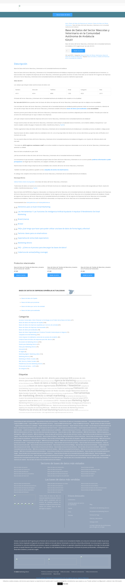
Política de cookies (65, 571)
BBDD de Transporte (27, 434)
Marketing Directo (26, 403)
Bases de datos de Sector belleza (89, 485)
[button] (21, 275)
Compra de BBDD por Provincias (81, 423)
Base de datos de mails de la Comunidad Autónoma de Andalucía (44, 459)
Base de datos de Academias (39, 438)
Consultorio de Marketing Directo (99, 508)
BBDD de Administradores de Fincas (23, 432)
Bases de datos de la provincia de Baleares (91, 442)
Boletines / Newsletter (68, 385)
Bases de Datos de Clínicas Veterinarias (91, 55)
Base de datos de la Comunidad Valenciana (51, 457)
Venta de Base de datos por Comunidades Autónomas (73, 421)
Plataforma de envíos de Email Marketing (38, 409)
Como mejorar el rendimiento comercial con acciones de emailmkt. (38, 337)
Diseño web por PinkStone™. (44, 578)
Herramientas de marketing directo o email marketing (54, 394)
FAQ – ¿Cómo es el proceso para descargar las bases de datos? (42, 247)
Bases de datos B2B (24, 386)
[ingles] (19, 504)
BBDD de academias (77, 432)
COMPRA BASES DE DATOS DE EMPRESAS (76, 504)
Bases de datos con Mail (65, 432)
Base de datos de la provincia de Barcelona (65, 447)
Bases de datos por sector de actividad (33, 306)
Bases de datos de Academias (88, 471)
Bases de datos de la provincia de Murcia (41, 445)
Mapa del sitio (56, 574)
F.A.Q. (69, 512)
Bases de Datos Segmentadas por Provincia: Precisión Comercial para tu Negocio (42, 332)
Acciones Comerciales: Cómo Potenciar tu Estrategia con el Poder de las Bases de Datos (45, 320)
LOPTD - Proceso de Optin (63, 400)
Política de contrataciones (78, 571)
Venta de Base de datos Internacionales (99, 421)
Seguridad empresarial (60, 412)
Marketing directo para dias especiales (42, 403)
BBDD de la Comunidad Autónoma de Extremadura (33, 451)
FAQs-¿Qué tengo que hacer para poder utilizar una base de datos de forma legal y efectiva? (54, 228)
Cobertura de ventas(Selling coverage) (33, 252)
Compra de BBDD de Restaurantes (63, 423)
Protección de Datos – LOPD (27, 366)
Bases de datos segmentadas (42, 385)
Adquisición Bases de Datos (47, 380)
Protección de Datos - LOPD (38, 412)
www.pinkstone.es (32, 202)
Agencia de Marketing (65, 380)
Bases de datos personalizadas (30, 310)
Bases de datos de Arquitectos (55, 485)
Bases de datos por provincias (30, 302)
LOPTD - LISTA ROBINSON (45, 400)
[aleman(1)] (30, 504)
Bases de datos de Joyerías (20, 467)
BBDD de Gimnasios (39, 434)
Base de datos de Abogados (72, 438)
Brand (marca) (23, 219)
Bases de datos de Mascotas (21, 471)
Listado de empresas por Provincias (71, 430)
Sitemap (70, 515)
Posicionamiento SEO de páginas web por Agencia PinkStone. (71, 578)
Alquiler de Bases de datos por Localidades (26, 425)
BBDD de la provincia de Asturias (50, 440)
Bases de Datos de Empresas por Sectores (80, 23)
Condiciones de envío (46, 574)
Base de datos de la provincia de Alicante (86, 445)
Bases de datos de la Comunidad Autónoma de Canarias (48, 455)
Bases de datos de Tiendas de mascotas (58, 473)
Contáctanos (71, 499)
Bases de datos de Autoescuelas (89, 483)
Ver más (65, 583)
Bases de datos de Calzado (54, 492)
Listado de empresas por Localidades (51, 430)
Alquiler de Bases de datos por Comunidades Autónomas (53, 425)
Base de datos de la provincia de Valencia (42, 447)
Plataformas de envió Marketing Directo (30, 363)
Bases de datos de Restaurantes (22, 483)
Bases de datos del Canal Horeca (53, 434)
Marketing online (38, 405)
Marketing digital (80, 400)
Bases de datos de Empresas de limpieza (24, 488)
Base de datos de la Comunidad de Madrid (75, 457)
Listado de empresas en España (31, 430)
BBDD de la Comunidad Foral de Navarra (69, 449)
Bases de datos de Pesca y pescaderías (24, 473)
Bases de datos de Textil (87, 476)
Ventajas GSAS (94, 522)
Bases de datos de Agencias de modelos (58, 471)
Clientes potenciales (52, 388)
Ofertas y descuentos (96, 518)
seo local (68, 412)
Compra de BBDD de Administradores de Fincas (40, 423)
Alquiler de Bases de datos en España (100, 423)
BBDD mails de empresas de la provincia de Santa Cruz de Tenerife (77, 440)
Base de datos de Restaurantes (56, 438)
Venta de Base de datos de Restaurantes (24, 421)
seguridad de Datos (50, 412)
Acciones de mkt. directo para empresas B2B (53, 378)
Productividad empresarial (25, 412)
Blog (91, 504)
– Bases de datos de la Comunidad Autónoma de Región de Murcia (35, 453)
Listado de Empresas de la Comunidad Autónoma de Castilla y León (82, 455)
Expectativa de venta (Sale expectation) (33, 238)
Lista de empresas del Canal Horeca (88, 428)
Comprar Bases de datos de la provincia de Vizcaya (40, 442)
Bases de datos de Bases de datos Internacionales (94, 488)
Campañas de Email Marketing (27, 334)
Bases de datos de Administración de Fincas (25, 485)
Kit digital (21, 351)
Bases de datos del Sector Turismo (73, 434)
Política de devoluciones (92, 571)
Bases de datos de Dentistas (55, 469)
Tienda (70, 508)
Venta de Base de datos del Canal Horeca (47, 421)
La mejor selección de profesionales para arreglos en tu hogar (100, 526)
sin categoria (22, 368)
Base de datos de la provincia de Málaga (64, 445)
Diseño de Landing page (65, 388)
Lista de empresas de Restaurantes (27, 428)
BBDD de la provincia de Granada (89, 438)
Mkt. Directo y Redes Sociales (27, 361)
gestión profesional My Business (55, 393)
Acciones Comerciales (26, 378)
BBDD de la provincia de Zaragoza (32, 440)
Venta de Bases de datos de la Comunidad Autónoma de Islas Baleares (65, 451)
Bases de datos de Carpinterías (55, 490)
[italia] (33, 504)
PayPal (62, 125)
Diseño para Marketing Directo (28, 344)
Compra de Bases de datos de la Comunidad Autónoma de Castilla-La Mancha (74, 453)
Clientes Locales (43, 388)
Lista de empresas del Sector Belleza (67, 428)
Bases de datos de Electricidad (55, 488)
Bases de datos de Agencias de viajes (90, 469)
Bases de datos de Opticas (88, 473)
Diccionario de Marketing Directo (28, 342)
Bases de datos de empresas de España (31, 322)
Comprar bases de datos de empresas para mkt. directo (35, 339)
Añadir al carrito (78, 51)
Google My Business (68, 393)
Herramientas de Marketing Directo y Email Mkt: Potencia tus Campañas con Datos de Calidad (53, 398)
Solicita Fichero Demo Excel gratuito (24, 182)
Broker (20, 224)
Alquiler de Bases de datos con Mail (79, 425)
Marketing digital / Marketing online (29, 354)
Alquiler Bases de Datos (82, 380)
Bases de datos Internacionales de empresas (45, 432)
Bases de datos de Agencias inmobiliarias (91, 490)
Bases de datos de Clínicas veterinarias (24, 490)
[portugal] (23, 504)
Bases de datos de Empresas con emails (58, 483)
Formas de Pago (94, 515)
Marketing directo (25, 243)
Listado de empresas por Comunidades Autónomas (95, 430)
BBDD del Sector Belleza (90, 432)
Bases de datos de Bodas (87, 467)
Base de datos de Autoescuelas (94, 436)
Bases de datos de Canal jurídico (56, 467)
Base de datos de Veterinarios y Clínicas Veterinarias (71, 436)
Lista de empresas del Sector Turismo (47, 428)
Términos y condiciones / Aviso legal (50, 571)
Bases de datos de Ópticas (50, 436)
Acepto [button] (60, 583)
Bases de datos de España (29, 298)
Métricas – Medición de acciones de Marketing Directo (63, 407)
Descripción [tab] (20, 63)
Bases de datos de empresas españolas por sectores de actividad (38, 325)
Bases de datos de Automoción (22, 469)
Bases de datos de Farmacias (21, 492)
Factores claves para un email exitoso (32, 233)
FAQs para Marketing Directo (27, 347)
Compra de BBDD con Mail (20, 423)
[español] (16, 504)
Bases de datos (30, 383)
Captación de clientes (33, 388)
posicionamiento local (83, 410)
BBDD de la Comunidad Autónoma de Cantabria (45, 449)
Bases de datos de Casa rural (21, 476)
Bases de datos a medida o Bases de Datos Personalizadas (61, 383)
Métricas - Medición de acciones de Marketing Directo (63, 405)
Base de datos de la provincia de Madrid (88, 447)
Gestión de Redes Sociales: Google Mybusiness (62, 391)
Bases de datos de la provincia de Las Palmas (66, 442)
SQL (72, 412)
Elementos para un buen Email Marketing (34, 207)
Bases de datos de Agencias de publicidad (58, 476)
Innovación (22, 349)
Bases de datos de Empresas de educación (30, 436)
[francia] (26, 504)
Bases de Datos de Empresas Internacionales (32, 327)
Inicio (66, 23)
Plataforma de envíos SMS (68, 410)
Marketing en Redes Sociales (27, 359)
